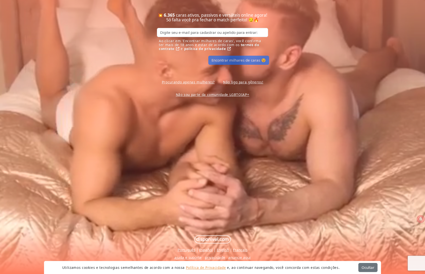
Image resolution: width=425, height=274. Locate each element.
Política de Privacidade (206, 267)
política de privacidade (205, 48)
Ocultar (368, 267)
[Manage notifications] (421, 219)
